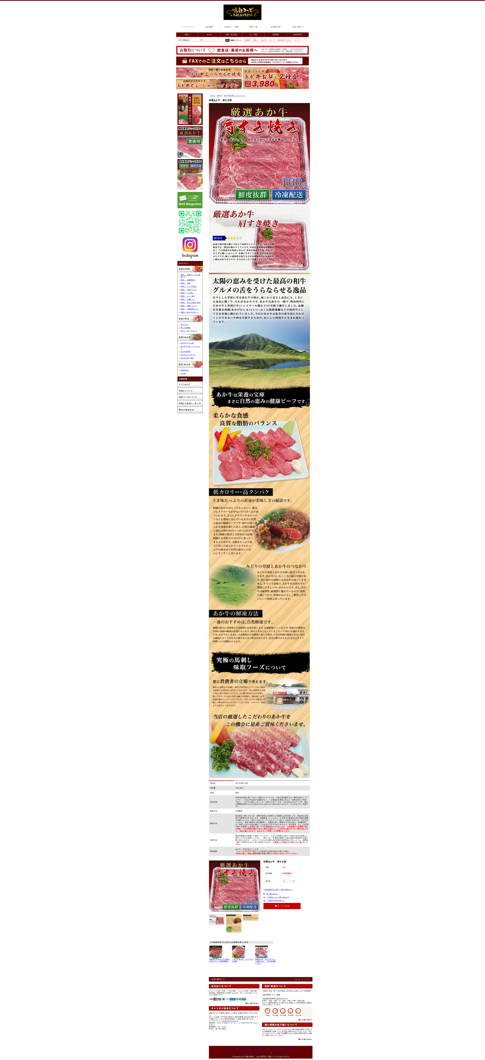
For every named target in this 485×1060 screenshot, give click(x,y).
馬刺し (187, 34)
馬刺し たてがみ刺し (189, 286)
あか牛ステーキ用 (187, 343)
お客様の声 (276, 27)
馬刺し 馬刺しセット (189, 306)
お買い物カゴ (298, 27)
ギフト (297, 40)
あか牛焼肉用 (185, 352)
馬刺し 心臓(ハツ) (188, 299)
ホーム (212, 95)
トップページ (187, 27)
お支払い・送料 (231, 27)
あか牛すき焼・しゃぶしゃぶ (234, 95)
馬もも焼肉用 (185, 328)
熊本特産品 (298, 34)
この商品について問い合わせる (277, 897)
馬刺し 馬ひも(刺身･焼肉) (191, 303)
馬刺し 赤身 (185, 283)
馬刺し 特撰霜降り (188, 280)
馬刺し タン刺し (187, 293)
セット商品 (253, 34)
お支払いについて (289, 1049)
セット (272, 40)
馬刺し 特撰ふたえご (189, 290)
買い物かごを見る (258, 1049)
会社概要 (209, 27)
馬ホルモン (185, 325)
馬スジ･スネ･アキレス (189, 331)
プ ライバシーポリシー (260, 1053)
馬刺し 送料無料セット (190, 309)
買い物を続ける (272, 894)
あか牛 (209, 34)
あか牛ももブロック (188, 355)
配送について (276, 1049)
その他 (183, 374)
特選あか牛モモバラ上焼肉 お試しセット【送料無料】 (220, 960)
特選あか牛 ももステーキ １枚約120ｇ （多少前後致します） (265, 961)
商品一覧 (253, 27)
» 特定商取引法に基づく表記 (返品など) (277, 890)
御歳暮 (247, 40)
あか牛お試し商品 (187, 358)
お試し (289, 40)
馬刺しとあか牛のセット (190, 312)
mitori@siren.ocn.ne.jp (230, 1021)
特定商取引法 (242, 1053)
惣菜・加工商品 (231, 34)
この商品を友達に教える (275, 901)
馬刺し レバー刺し (188, 296)
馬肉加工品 (185, 370)
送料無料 (275, 34)
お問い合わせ (279, 1053)
